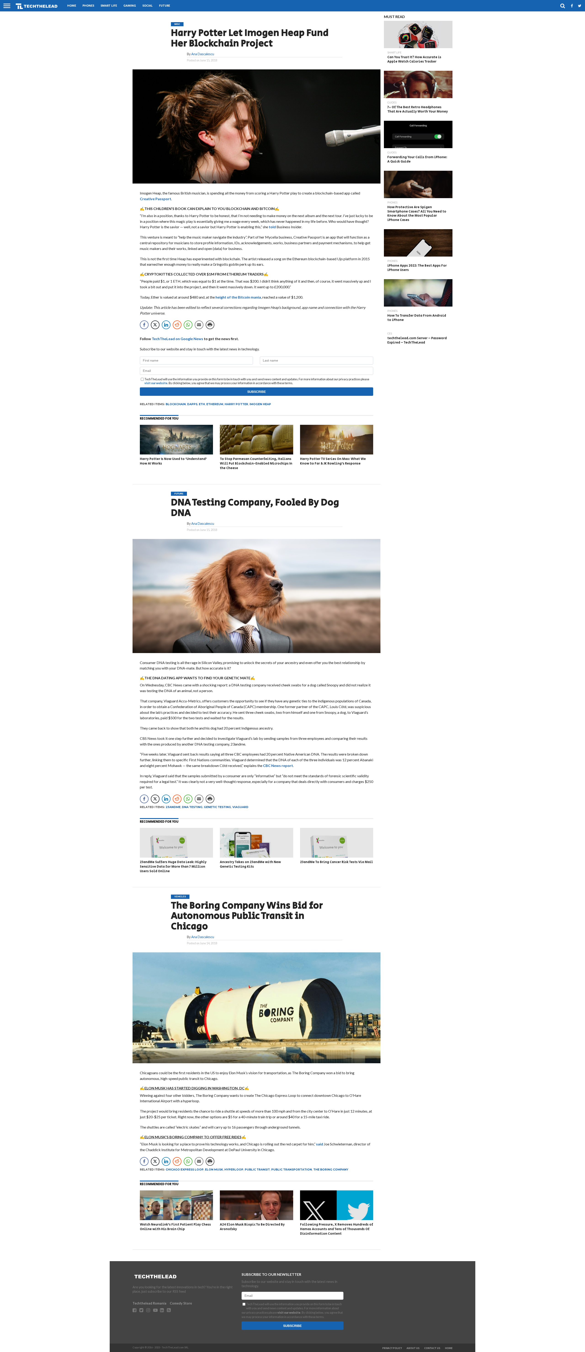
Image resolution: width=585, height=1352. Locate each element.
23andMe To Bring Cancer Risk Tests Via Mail (336, 862)
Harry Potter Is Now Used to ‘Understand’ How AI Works (173, 461)
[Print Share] (210, 324)
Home (71, 6)
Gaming (129, 6)
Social (147, 6)
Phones (88, 6)
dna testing (192, 807)
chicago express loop (185, 1169)
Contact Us (432, 1348)
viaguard (240, 807)
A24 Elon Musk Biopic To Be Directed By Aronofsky (252, 1226)
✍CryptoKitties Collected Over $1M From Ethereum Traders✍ (204, 274)
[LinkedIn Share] (166, 324)
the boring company (330, 1169)
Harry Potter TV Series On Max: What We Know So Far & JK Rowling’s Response (333, 461)
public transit (257, 1169)
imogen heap (260, 404)
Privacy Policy (392, 1348)
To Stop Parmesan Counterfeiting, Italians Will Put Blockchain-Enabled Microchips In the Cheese (256, 463)
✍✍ (194, 1088)
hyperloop (233, 1169)
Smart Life (109, 6)
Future (164, 6)
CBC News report (278, 765)
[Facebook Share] (144, 324)
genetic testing (217, 807)
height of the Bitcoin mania (238, 297)
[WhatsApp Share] (188, 324)
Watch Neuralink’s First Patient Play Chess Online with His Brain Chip (175, 1226)
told (272, 227)
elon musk (214, 1169)
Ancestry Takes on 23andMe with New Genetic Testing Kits (250, 864)
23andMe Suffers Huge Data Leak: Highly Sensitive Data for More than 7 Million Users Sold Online (173, 866)
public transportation (291, 1169)
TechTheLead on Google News (177, 338)
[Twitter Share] (155, 324)
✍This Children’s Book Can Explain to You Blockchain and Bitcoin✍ (209, 208)
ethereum (214, 404)
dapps (192, 404)
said (319, 1144)
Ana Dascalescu (202, 54)
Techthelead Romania (149, 1303)
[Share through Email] (199, 324)
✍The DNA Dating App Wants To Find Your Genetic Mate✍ (197, 678)
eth (202, 404)
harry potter (236, 404)
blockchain (176, 404)
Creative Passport (155, 199)
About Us (413, 1348)
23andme (173, 807)
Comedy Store (181, 1303)
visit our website (156, 383)
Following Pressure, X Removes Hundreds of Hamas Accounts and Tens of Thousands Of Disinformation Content (336, 1229)
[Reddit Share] (177, 324)
